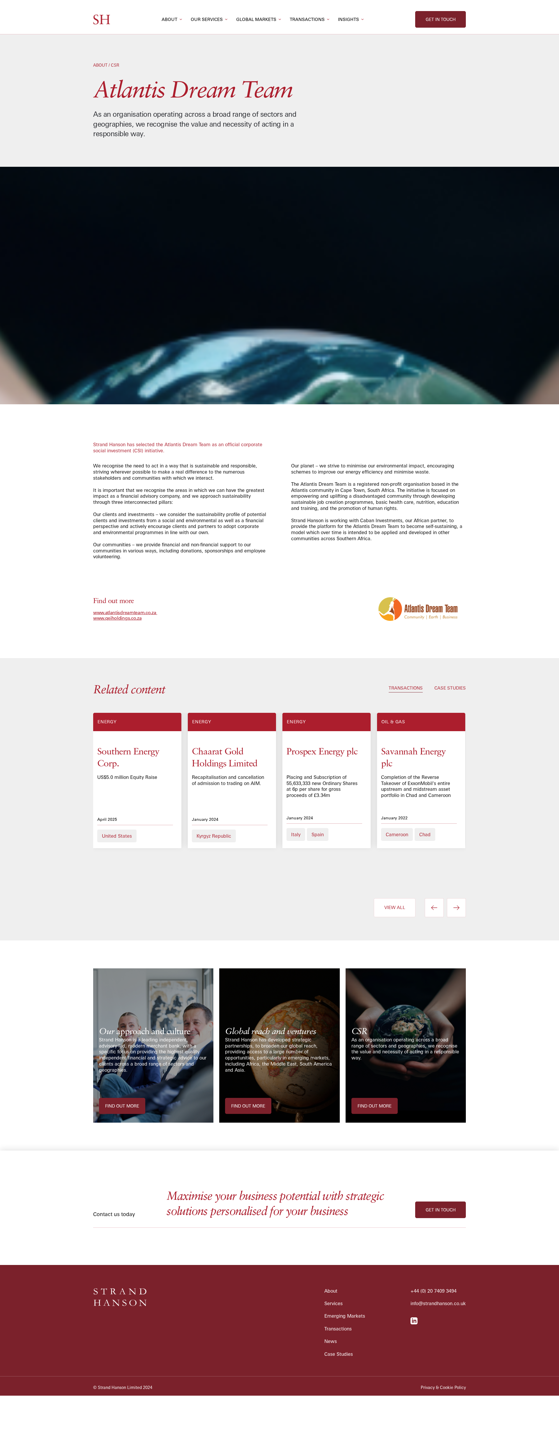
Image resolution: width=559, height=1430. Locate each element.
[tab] (406, 688)
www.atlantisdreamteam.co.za (125, 612)
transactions (307, 19)
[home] (101, 19)
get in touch (441, 19)
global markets (256, 19)
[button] (172, 19)
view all (394, 907)
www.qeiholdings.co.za (117, 618)
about (169, 19)
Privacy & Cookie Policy (443, 1387)
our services (207, 19)
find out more (122, 1106)
